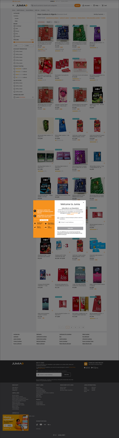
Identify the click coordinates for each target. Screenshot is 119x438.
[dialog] (59, 219)
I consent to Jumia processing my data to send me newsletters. (71, 218)
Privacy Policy (74, 213)
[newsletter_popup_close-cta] (83, 202)
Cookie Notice (70, 214)
